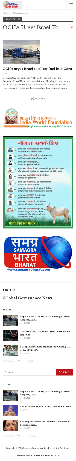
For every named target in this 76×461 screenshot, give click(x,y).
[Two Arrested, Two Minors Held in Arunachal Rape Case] (10, 335)
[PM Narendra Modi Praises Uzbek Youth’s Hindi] (10, 410)
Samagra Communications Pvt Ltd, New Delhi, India (46, 448)
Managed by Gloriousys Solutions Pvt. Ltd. (38, 455)
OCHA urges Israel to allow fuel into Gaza (37, 69)
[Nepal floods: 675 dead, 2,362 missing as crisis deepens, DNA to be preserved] (10, 320)
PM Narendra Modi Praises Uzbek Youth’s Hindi (46, 406)
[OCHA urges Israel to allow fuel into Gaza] (21, 52)
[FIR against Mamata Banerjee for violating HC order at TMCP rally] (10, 350)
